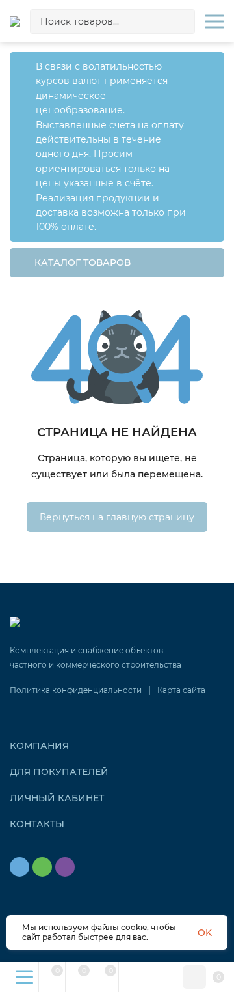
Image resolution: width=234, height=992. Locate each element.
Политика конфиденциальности (76, 690)
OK (205, 933)
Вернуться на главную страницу (117, 517)
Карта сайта (181, 690)
